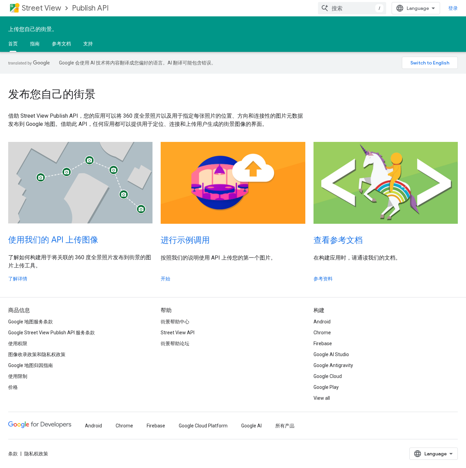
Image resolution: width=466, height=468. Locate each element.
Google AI (251, 425)
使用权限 (17, 343)
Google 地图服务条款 (30, 321)
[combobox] (352, 8)
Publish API (90, 8)
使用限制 (17, 376)
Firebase (323, 343)
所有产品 (284, 425)
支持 (88, 44)
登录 (453, 8)
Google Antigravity (333, 365)
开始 (165, 279)
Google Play (326, 387)
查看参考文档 (338, 240)
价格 (13, 387)
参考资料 (323, 279)
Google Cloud (328, 376)
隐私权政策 (36, 453)
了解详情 (17, 279)
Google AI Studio (331, 354)
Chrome (322, 332)
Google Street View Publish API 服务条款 (51, 332)
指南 (35, 44)
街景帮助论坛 (175, 343)
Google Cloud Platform (203, 425)
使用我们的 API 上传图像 (53, 240)
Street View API (177, 332)
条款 (13, 453)
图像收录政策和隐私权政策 (36, 354)
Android (322, 321)
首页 (13, 44)
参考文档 (61, 44)
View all (322, 398)
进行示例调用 (185, 240)
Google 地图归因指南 (30, 365)
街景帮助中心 (175, 321)
